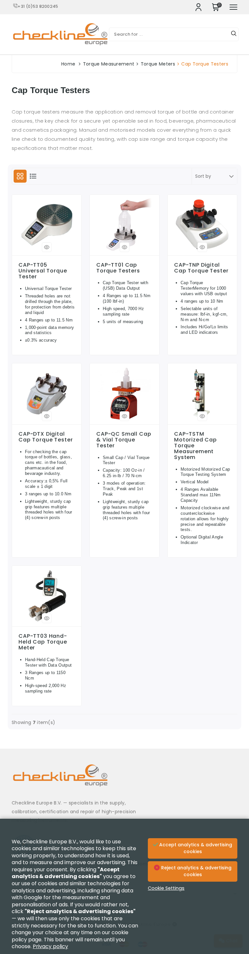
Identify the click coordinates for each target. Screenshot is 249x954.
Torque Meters (158, 64)
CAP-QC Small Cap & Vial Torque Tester (123, 440)
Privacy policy (50, 946)
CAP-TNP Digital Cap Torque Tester (201, 268)
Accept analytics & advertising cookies (195, 848)
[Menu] (233, 7)
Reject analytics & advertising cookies (195, 871)
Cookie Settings (166, 888)
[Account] (198, 7)
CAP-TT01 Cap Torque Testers (118, 268)
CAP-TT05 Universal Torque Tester (42, 271)
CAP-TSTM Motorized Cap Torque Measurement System (195, 445)
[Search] (233, 34)
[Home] (124, 780)
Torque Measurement (109, 64)
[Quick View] (47, 247)
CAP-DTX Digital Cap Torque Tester (45, 437)
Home (68, 64)
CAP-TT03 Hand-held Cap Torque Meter (42, 642)
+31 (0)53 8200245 (38, 6)
